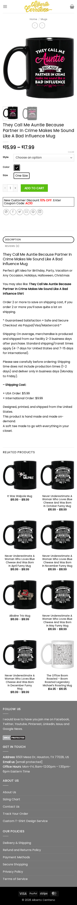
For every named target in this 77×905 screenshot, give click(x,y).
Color (6, 167)
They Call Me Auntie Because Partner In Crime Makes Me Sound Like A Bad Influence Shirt (37, 289)
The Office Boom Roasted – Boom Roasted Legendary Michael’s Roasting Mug (57, 680)
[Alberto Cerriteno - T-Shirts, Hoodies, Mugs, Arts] (38, 6)
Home (33, 19)
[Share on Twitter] (20, 212)
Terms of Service (15, 879)
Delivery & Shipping (17, 843)
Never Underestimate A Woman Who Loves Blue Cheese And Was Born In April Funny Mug (20, 561)
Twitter (8, 724)
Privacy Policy (13, 871)
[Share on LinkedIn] (40, 212)
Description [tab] (13, 239)
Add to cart (34, 188)
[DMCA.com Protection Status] (14, 737)
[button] (5, 6)
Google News (12, 729)
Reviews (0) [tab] (12, 246)
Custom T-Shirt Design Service (25, 821)
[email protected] (29, 762)
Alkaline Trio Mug (19, 616)
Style (6, 157)
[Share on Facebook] (13, 212)
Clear (71, 152)
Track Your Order (15, 814)
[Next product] (35, 25)
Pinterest (35, 724)
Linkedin (49, 724)
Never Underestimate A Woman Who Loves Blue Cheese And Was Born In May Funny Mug (57, 620)
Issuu (59, 724)
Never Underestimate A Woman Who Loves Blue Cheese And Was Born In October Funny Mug (57, 501)
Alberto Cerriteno (43, 900)
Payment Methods (16, 857)
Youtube (21, 724)
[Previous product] (42, 25)
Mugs (44, 19)
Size (5, 175)
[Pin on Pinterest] (33, 212)
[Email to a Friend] (26, 212)
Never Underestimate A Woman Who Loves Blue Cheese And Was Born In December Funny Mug (20, 682)
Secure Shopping (15, 864)
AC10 (29, 203)
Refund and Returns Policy (22, 850)
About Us (9, 792)
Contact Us (11, 806)
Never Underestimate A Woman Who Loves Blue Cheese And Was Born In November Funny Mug (57, 561)
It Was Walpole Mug (19, 496)
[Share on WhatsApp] (6, 212)
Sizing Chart (11, 799)
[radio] (17, 167)
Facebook (61, 719)
